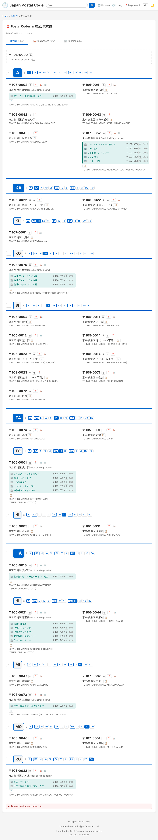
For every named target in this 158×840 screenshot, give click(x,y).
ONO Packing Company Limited (86, 831)
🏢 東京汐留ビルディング (22, 636)
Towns (17, 41)
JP (145, 5)
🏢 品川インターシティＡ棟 (23, 276)
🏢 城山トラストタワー (21, 478)
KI (40, 73)
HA (70, 73)
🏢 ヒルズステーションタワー (25, 473)
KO (44, 73)
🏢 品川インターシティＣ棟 (23, 284)
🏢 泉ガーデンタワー (20, 782)
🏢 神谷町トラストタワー (22, 490)
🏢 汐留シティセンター (21, 627)
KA (35, 73)
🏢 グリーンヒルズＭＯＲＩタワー (27, 96)
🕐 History (117, 5)
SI (49, 73)
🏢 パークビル (91, 148)
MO (85, 73)
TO (60, 73)
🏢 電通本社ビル (18, 623)
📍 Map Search (132, 5)
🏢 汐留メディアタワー (21, 632)
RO (90, 73)
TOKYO (15, 16)
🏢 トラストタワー (93, 161)
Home (5, 16)
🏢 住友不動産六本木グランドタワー (28, 786)
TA (55, 73)
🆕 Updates (104, 5)
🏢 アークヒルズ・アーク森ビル (99, 144)
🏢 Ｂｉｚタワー (92, 156)
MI (80, 73)
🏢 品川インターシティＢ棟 (23, 280)
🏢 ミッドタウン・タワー (96, 152)
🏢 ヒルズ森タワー (19, 482)
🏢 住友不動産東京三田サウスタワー (28, 706)
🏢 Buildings (73, 41)
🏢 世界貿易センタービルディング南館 (29, 576)
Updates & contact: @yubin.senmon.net (79, 826)
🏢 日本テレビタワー (20, 640)
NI (65, 73)
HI (76, 73)
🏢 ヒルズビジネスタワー (22, 486)
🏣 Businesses (44, 41)
